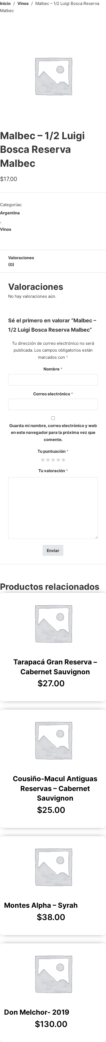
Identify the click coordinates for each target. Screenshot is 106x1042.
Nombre (53, 369)
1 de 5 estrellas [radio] (43, 460)
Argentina (10, 212)
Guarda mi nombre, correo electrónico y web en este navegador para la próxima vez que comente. (53, 432)
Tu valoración (53, 470)
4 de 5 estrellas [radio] (58, 460)
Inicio (5, 3)
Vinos (23, 3)
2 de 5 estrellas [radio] (48, 460)
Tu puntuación (53, 451)
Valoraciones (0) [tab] (21, 261)
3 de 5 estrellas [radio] (53, 460)
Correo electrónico (53, 393)
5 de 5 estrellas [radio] (63, 460)
